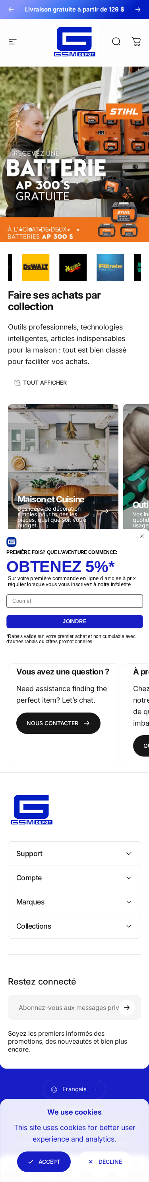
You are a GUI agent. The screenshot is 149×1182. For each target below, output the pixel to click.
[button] (11, 542)
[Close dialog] (142, 536)
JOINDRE (75, 621)
